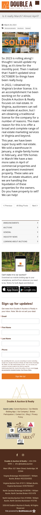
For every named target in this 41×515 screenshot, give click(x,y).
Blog (28, 414)
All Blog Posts (22, 206)
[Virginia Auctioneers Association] (19, 425)
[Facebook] (17, 455)
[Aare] (13, 436)
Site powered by (12, 511)
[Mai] (30, 425)
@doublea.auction (26, 464)
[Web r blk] (12, 430)
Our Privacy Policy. (26, 370)
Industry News (10, 237)
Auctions (20, 28)
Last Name (6, 338)
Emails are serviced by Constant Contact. (20, 369)
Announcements (10, 28)
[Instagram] (23, 455)
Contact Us (19, 414)
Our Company (22, 412)
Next (34, 206)
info (16, 464)
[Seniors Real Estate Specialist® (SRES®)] (29, 436)
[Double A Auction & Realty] (17, 5)
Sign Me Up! (20, 376)
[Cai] (20, 442)
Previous (8, 206)
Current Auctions (20, 409)
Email (4, 316)
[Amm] (24, 430)
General (27, 28)
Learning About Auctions (15, 241)
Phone (4, 350)
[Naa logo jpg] (9, 425)
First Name (6, 327)
